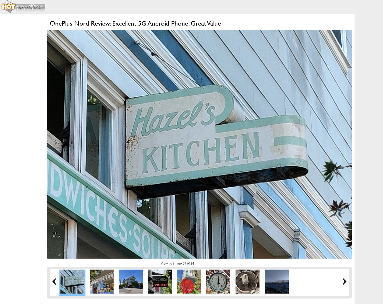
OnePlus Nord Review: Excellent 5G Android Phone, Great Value (135, 23)
